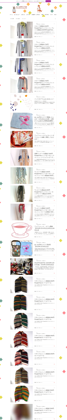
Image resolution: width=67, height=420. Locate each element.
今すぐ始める (18, 18)
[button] (55, 18)
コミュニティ (24, 18)
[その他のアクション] (54, 23)
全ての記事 (12, 18)
